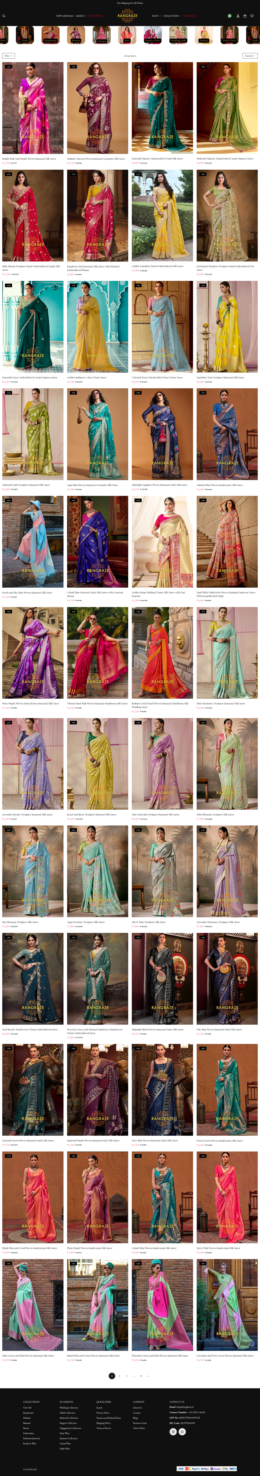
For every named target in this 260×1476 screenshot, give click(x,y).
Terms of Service (103, 1428)
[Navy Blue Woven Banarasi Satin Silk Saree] (162, 1090)
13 (141, 1375)
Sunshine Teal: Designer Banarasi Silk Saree (220, 377)
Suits (155, 15)
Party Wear (64, 1433)
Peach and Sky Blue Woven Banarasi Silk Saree (27, 592)
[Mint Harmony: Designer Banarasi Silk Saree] (227, 653)
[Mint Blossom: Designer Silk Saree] (227, 764)
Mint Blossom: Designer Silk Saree (215, 814)
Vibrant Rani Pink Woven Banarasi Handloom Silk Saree (97, 703)
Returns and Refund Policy (108, 1417)
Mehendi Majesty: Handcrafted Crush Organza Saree (225, 158)
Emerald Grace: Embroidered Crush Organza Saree (29, 377)
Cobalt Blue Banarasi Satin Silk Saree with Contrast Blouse (95, 594)
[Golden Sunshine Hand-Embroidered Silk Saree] (162, 215)
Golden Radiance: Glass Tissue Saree (87, 377)
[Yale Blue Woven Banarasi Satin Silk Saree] (227, 979)
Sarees (80, 15)
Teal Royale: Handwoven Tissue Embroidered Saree (30, 1029)
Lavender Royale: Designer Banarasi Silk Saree (27, 814)
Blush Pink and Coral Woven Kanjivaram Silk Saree (29, 1248)
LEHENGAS (189, 15)
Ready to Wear (29, 1443)
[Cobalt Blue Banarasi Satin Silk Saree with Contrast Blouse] (97, 542)
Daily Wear (65, 1448)
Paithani (27, 1417)
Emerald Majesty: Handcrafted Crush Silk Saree (157, 158)
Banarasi (27, 1423)
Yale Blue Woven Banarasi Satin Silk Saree (219, 1029)
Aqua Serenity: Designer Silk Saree (86, 922)
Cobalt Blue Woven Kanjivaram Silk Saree (154, 1248)
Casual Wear (65, 1443)
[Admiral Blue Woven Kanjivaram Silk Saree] (227, 434)
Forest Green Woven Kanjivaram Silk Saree (220, 1140)
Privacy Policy (102, 1412)
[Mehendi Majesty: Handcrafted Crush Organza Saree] (227, 108)
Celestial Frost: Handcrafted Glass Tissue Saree (157, 377)
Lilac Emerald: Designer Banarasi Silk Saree (155, 814)
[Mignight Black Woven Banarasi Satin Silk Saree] (162, 979)
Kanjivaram (28, 1412)
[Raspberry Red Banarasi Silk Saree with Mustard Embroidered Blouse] (97, 216)
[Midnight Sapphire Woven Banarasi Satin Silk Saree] (162, 434)
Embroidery (28, 1433)
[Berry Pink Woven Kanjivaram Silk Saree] (227, 1197)
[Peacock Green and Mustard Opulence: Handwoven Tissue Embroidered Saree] (97, 979)
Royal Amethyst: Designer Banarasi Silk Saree (91, 814)
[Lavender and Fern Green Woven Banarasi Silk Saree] (227, 1305)
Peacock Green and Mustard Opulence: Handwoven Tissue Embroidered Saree (95, 1031)
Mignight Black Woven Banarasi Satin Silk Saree (158, 1029)
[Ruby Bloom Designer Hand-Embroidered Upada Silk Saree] (32, 215)
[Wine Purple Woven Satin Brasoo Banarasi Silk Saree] (32, 653)
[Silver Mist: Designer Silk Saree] (162, 871)
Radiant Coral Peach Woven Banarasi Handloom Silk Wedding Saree (160, 705)
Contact (137, 1412)
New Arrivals (64, 15)
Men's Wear (96, 15)
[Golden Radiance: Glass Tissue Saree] (97, 327)
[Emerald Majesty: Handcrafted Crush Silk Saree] (162, 108)
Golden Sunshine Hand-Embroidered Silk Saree (158, 266)
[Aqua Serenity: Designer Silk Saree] (97, 871)
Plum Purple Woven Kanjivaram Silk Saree (89, 1248)
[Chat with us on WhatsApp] (230, 16)
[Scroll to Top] (254, 1459)
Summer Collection (68, 1438)
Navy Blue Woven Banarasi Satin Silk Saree (155, 1140)
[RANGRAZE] (127, 16)
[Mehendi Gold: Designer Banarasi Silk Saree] (32, 434)
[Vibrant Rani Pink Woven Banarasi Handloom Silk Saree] (97, 653)
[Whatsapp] (182, 1431)
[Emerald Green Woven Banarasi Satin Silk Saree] (32, 1090)
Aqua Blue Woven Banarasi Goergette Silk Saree (92, 485)
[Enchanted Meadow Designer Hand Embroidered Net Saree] (227, 215)
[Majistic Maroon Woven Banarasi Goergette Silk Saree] (97, 108)
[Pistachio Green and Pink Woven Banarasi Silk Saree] (162, 1305)
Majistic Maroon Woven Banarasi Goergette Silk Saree (96, 158)
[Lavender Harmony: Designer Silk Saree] (227, 871)
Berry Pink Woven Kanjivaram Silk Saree (218, 1248)
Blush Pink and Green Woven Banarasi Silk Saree (93, 1355)
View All (27, 1407)
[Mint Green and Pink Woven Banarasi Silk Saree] (32, 1305)
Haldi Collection (67, 1412)
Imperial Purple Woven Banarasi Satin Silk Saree (93, 1140)
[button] (244, 15)
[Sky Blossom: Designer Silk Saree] (32, 871)
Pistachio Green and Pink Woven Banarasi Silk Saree (160, 1355)
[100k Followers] (173, 1431)
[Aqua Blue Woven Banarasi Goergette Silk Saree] (97, 434)
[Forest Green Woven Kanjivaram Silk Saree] (227, 1090)
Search (99, 1407)
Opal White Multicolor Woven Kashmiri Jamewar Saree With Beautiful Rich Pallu (226, 594)
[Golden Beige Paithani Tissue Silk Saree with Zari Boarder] (162, 542)
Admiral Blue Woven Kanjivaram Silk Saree (220, 485)
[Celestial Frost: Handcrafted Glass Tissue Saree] (162, 327)
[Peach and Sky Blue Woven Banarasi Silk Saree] (32, 542)
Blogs (135, 1417)
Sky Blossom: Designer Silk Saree (20, 922)
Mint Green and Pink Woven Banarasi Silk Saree (28, 1355)
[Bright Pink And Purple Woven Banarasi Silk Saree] (32, 108)
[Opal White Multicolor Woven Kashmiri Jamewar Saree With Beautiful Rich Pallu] (227, 542)
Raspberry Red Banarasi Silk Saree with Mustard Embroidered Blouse (93, 268)
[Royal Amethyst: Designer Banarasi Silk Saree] (97, 764)
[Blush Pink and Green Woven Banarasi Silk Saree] (97, 1305)
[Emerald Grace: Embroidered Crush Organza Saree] (32, 327)
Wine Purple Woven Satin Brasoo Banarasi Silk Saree (30, 703)
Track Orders (139, 1428)
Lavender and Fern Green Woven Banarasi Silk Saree (225, 1355)
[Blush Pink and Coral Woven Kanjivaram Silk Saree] (32, 1197)
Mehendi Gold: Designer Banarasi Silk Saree (26, 484)
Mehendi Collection (69, 1417)
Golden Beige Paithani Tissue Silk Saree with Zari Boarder (158, 594)
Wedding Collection (69, 1407)
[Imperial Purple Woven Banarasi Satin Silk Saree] (97, 1090)
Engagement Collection (70, 1428)
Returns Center (140, 1423)
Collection (171, 15)
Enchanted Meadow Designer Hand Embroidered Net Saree (225, 268)
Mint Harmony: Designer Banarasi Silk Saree (221, 703)
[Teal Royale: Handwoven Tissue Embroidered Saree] (32, 979)
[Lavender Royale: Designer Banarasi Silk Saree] (32, 764)
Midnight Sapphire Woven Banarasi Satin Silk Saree (159, 484)
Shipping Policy (103, 1423)
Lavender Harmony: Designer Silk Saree (218, 922)
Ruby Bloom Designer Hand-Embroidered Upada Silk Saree (31, 268)
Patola (26, 1428)
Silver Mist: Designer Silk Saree (149, 922)
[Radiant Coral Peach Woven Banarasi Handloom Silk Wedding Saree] (162, 653)
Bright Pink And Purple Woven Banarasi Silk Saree (29, 158)
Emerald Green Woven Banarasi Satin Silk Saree (28, 1140)
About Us (137, 1407)
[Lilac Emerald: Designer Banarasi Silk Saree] (162, 764)
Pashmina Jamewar (31, 1438)
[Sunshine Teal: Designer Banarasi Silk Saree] (227, 327)
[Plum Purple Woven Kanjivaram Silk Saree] (97, 1197)
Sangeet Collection (68, 1423)
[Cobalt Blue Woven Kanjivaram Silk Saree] (162, 1197)
